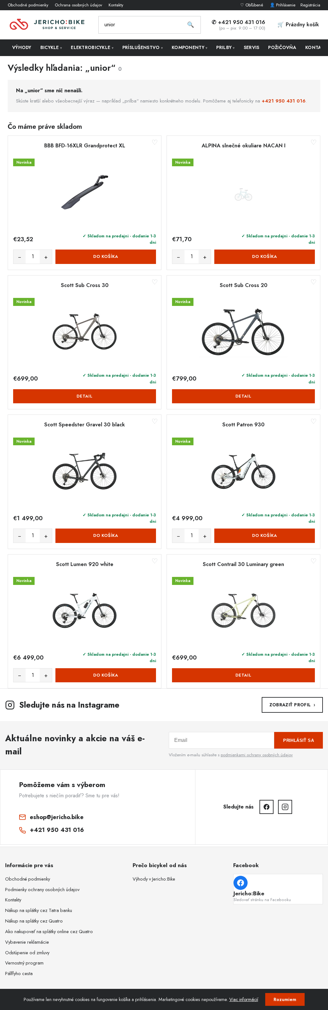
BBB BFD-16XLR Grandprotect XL (84, 145)
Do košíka (105, 256)
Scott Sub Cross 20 (243, 285)
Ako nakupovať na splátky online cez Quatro (49, 931)
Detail (85, 396)
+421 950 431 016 (284, 100)
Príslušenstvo (142, 47)
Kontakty (116, 5)
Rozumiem (285, 999)
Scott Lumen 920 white (84, 564)
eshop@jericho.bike (57, 817)
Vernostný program (24, 962)
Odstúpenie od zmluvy (27, 952)
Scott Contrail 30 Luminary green (243, 564)
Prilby (225, 47)
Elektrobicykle (92, 47)
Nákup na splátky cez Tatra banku (38, 910)
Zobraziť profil (292, 705)
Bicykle (51, 47)
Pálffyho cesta (19, 973)
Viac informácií (243, 999)
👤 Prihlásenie (282, 5)
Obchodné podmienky (28, 5)
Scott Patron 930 (243, 424)
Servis (251, 47)
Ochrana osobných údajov (78, 5)
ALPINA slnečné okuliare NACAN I (243, 145)
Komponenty (189, 47)
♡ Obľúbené (252, 5)
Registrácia (310, 5)
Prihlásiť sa (298, 740)
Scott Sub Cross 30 (85, 285)
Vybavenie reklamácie (27, 942)
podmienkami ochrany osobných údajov (257, 755)
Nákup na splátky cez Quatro (34, 920)
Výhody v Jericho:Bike (154, 879)
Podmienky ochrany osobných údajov (42, 889)
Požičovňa (282, 47)
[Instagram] (285, 807)
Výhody (21, 47)
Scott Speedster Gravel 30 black (84, 424)
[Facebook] (266, 807)
